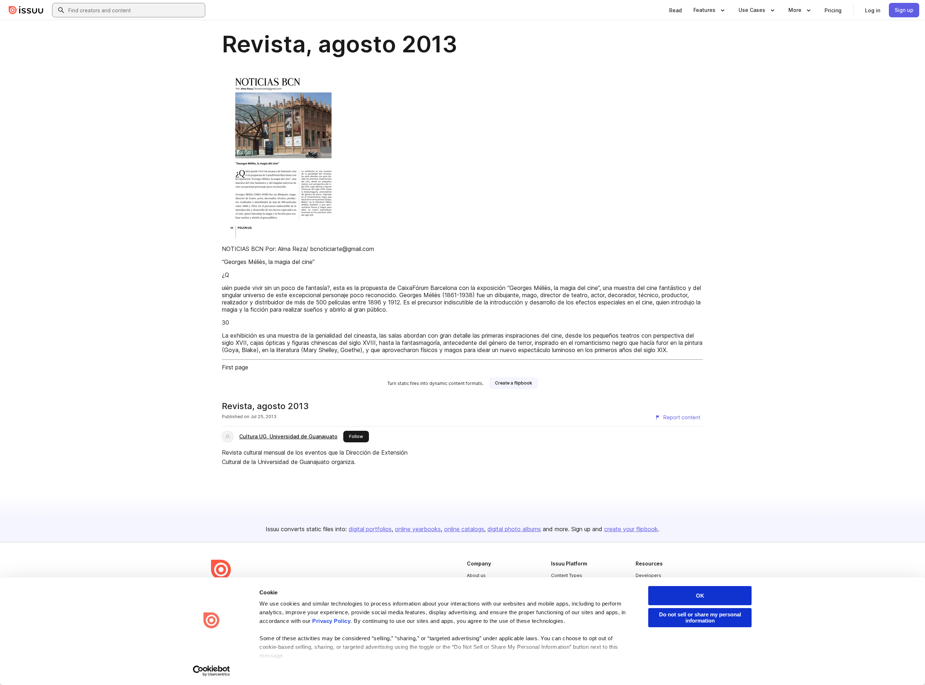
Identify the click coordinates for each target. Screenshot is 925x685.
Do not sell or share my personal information (700, 617)
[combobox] (135, 10)
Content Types (566, 575)
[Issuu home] (26, 10)
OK (700, 596)
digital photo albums (514, 529)
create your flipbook (631, 529)
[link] (675, 10)
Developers (648, 575)
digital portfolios (370, 529)
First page (235, 367)
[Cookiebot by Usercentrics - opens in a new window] (211, 671)
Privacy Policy (331, 621)
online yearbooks (418, 529)
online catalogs (464, 529)
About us (476, 575)
